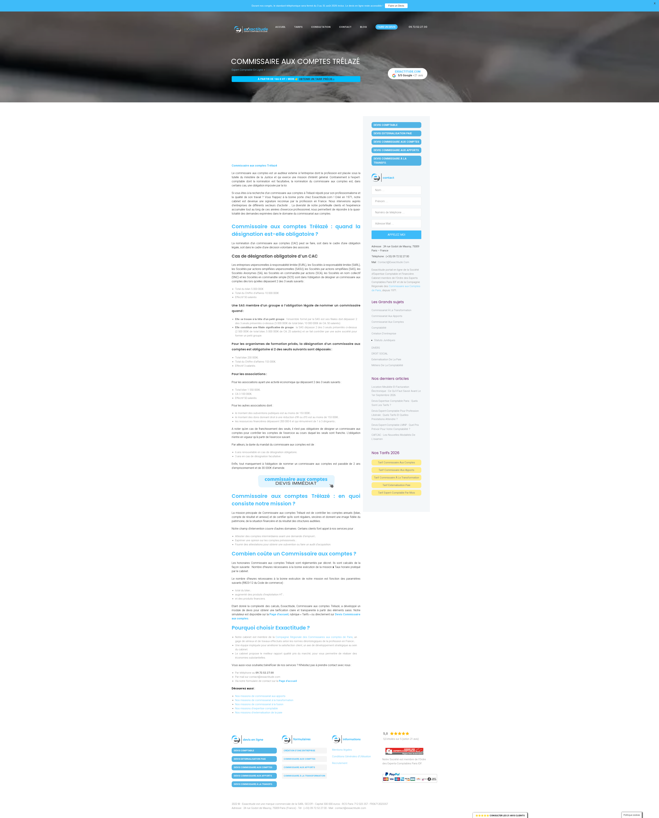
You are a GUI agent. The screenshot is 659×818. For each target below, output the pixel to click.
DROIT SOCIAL (380, 353)
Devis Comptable (386, 125)
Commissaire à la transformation (304, 775)
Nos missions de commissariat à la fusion (259, 704)
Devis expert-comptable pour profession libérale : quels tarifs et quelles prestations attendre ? (395, 415)
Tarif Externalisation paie (396, 485)
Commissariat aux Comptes (388, 321)
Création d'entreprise (384, 333)
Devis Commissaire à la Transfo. (390, 160)
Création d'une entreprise (299, 750)
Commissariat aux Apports (387, 316)
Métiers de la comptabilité (387, 365)
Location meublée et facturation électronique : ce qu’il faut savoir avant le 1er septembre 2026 (396, 391)
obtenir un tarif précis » (316, 79)
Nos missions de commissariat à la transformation (264, 700)
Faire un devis (387, 27)
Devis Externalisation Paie (393, 133)
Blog (363, 26)
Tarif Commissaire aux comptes (396, 462)
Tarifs (298, 26)
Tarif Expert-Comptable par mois (396, 492)
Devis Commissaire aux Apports (396, 150)
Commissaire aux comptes (299, 759)
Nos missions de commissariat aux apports (260, 696)
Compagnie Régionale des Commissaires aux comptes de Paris (314, 637)
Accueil (280, 26)
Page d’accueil (278, 614)
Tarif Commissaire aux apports (396, 470)
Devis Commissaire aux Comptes (396, 141)
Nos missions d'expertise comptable (256, 708)
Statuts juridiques (384, 340)
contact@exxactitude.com (393, 262)
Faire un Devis (396, 5)
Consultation (321, 26)
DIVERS (376, 347)
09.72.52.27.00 (417, 26)
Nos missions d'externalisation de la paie (258, 712)
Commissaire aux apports (299, 767)
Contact (345, 26)
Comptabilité (379, 327)
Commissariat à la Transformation (391, 310)
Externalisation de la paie (386, 359)
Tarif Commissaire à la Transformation (396, 477)
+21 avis (409, 73)
